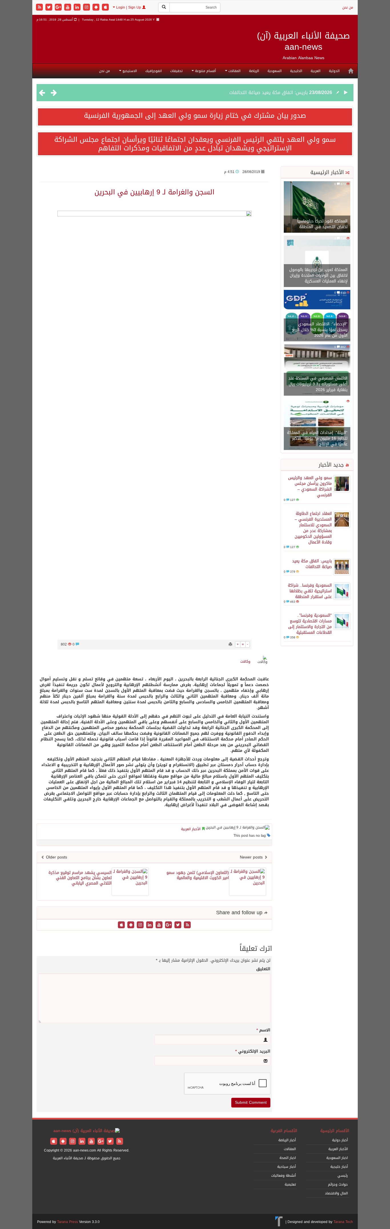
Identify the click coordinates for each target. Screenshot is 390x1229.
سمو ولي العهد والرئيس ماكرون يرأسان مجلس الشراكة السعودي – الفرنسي (310, 486)
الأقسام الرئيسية (334, 1131)
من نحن (347, 7)
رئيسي (342, 1175)
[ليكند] (78, 7)
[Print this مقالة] (230, 644)
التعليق (263, 969)
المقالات (233, 71)
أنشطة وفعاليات (283, 1175)
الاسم (263, 1030)
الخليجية (296, 71)
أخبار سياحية (286, 1167)
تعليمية (290, 1184)
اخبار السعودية (337, 1158)
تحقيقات (176, 71)
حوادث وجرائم (338, 1184)
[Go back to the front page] (86, 1131)
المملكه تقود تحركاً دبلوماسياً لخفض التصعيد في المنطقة (322, 224)
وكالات (245, 661)
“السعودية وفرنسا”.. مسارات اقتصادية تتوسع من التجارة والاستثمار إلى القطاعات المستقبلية (310, 623)
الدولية (334, 71)
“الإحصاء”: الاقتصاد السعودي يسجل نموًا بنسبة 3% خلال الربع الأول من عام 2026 (319, 329)
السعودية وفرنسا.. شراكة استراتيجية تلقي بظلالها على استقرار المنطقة (310, 591)
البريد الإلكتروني (252, 1051)
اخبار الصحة (288, 1158)
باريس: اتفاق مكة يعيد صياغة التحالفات (268, 92)
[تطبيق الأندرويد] (96, 7)
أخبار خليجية (339, 1167)
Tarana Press (67, 1222)
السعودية (275, 71)
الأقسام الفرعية (284, 1131)
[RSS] (40, 7)
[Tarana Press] (279, 1222)
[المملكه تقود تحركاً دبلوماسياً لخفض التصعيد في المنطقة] (317, 207)
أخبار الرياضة (287, 1140)
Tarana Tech (343, 1222)
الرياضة (254, 71)
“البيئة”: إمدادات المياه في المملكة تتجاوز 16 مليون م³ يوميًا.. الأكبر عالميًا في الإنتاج (317, 438)
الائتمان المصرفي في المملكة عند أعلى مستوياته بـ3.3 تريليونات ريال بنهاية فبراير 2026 (317, 384)
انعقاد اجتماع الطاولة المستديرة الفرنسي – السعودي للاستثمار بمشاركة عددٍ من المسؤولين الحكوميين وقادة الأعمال (313, 528)
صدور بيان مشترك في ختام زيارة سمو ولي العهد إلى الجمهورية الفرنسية (195, 115)
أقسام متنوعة (205, 71)
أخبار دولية (340, 1140)
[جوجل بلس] (59, 7)
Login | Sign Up (128, 7)
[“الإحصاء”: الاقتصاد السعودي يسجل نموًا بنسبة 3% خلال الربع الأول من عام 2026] (317, 316)
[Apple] (105, 7)
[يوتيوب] (68, 7)
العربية (315, 71)
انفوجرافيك (153, 71)
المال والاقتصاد (336, 1193)
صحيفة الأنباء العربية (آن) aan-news (303, 41)
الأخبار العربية (190, 829)
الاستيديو (129, 71)
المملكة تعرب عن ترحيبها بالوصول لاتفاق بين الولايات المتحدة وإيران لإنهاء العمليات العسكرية (318, 275)
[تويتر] (49, 7)
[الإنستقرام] (87, 7)
